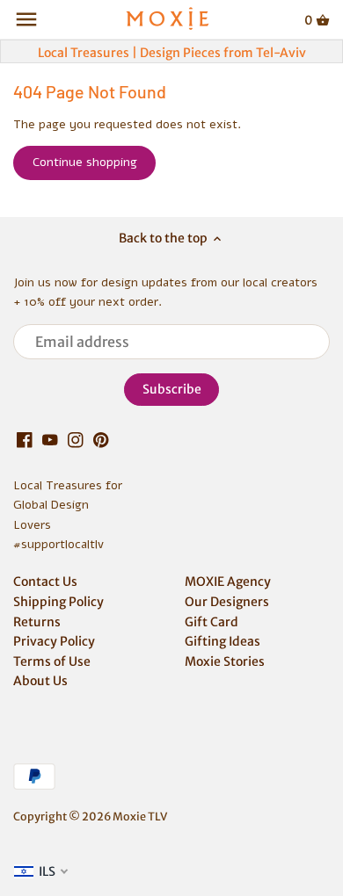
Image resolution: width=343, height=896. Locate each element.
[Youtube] (50, 440)
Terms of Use (52, 661)
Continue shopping (85, 162)
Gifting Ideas (222, 641)
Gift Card (211, 622)
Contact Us (45, 581)
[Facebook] (25, 440)
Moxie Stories (225, 661)
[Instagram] (76, 440)
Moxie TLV (140, 816)
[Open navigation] (26, 19)
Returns (37, 622)
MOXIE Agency (228, 581)
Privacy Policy (54, 641)
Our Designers (227, 602)
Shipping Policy (58, 602)
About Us (40, 681)
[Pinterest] (101, 440)
